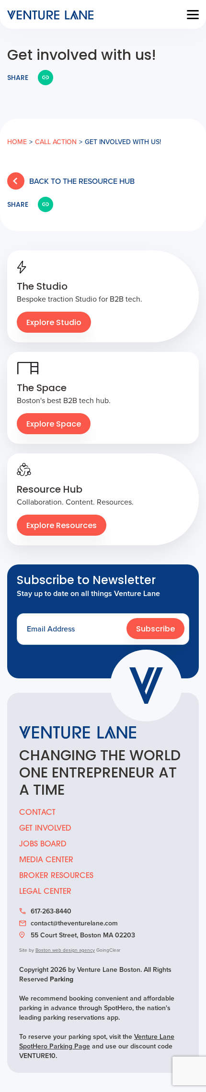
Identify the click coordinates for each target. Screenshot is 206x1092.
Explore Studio (53, 323)
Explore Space (53, 424)
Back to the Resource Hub (82, 181)
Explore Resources (61, 526)
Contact (37, 813)
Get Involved (45, 829)
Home (17, 142)
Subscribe (155, 629)
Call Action (56, 142)
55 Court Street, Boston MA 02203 (83, 935)
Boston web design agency (65, 950)
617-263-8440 (51, 911)
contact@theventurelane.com (74, 923)
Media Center (46, 860)
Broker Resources (56, 876)
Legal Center (45, 892)
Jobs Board (43, 844)
